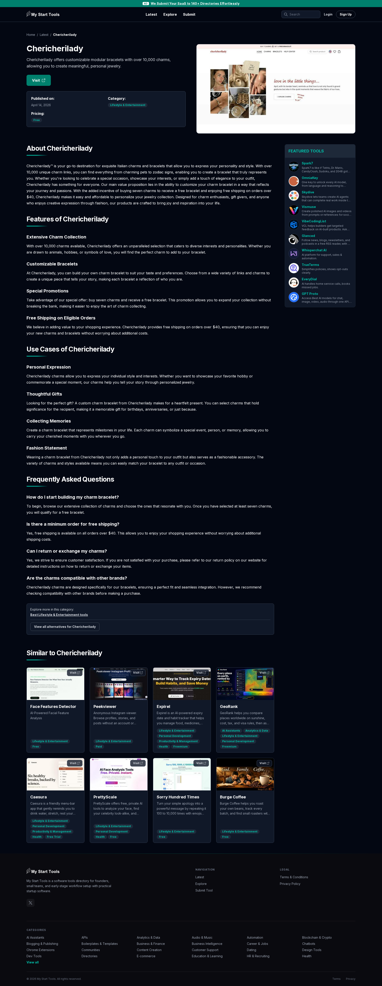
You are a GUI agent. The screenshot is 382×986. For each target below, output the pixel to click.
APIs (85, 937)
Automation (255, 937)
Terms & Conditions (294, 877)
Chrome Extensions (41, 950)
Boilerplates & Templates (100, 944)
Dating (251, 950)
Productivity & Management (178, 741)
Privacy (350, 978)
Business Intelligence (207, 944)
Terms (336, 978)
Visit (36, 80)
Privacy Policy (290, 884)
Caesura (38, 797)
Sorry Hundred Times (178, 797)
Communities (91, 950)
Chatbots (308, 944)
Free (36, 120)
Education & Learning (207, 956)
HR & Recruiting (258, 956)
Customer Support (205, 950)
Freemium (180, 746)
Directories (89, 956)
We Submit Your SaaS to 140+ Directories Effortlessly (195, 3)
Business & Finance (151, 944)
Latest (151, 14)
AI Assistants (231, 730)
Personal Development (175, 736)
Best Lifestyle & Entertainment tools (59, 615)
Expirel (163, 706)
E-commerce (146, 956)
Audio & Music (202, 937)
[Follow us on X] (30, 903)
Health (163, 746)
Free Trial (54, 836)
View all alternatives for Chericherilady (65, 627)
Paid (99, 746)
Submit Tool (204, 890)
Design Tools (311, 950)
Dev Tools (34, 956)
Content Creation (149, 950)
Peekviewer (105, 706)
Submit (189, 14)
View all (33, 962)
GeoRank (229, 706)
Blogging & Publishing (42, 944)
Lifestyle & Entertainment (127, 105)
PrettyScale (105, 797)
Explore (170, 14)
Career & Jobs (257, 944)
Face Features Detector (53, 706)
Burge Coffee (233, 797)
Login (328, 14)
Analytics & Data (256, 730)
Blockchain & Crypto (317, 937)
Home (31, 35)
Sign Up (346, 14)
